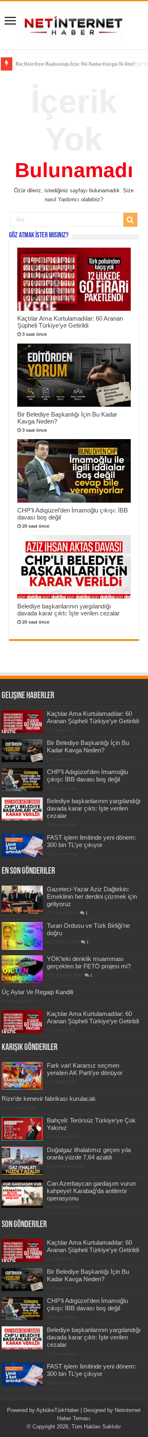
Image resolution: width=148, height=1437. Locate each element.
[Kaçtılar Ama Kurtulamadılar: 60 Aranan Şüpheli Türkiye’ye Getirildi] (22, 1021)
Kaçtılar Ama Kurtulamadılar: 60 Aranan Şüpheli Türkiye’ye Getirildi (70, 322)
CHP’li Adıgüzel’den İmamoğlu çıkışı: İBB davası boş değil (87, 775)
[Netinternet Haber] (74, 24)
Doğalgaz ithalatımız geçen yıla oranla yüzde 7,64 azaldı (89, 1153)
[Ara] (130, 220)
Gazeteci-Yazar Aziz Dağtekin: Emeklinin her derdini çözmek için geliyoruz (92, 896)
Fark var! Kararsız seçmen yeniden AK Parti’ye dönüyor (85, 1069)
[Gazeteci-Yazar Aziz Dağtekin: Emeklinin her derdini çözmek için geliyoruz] (22, 899)
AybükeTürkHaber (57, 1410)
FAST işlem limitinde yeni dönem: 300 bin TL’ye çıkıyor (91, 841)
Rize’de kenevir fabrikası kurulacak (49, 1098)
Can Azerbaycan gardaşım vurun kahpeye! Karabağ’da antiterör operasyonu (91, 1191)
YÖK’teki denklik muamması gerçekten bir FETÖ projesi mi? (89, 962)
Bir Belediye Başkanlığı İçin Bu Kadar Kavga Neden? (75, 64)
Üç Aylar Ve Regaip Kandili (37, 991)
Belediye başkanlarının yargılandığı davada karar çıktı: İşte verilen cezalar (68, 610)
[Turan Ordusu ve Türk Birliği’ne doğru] (22, 936)
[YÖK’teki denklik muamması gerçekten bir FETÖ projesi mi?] (22, 969)
